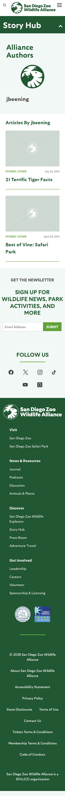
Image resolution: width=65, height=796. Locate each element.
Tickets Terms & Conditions (32, 732)
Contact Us (32, 721)
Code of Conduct (32, 754)
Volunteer (16, 585)
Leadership (17, 568)
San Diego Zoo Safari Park (28, 446)
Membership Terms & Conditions (32, 743)
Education (17, 485)
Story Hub (22, 24)
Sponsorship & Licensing (27, 593)
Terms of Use (48, 709)
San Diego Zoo (20, 438)
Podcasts (16, 477)
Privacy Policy (32, 698)
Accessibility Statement (32, 687)
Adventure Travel (22, 545)
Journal (15, 469)
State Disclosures (19, 709)
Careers (15, 577)
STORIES (11, 171)
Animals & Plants (22, 493)
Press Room (18, 537)
